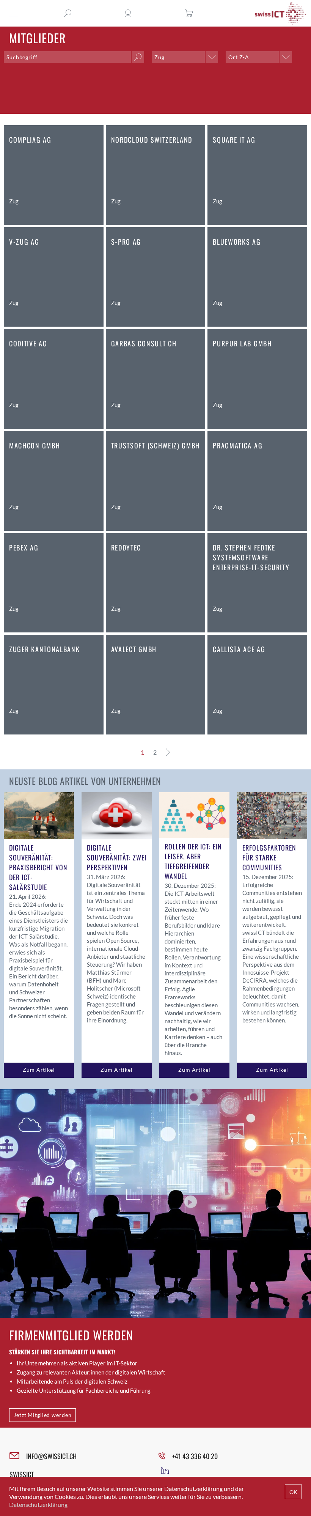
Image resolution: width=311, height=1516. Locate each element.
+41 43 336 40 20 (195, 1456)
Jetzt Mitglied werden (42, 1415)
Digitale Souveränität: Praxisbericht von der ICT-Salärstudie (38, 867)
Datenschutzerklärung (38, 1504)
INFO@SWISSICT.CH (51, 1456)
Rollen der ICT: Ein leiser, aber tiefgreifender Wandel (193, 861)
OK (293, 1492)
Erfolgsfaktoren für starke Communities (269, 857)
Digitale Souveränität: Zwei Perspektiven (116, 857)
